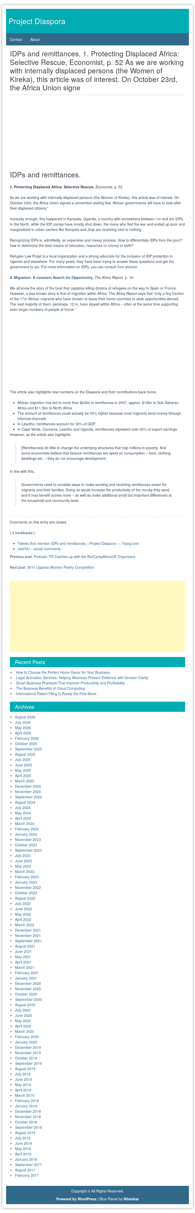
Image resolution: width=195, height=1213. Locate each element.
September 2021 (28, 940)
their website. (127, 266)
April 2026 (23, 732)
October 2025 (26, 743)
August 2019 (25, 1068)
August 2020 (25, 1004)
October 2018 (26, 1121)
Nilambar (131, 1198)
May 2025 (23, 770)
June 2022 (23, 908)
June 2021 (23, 951)
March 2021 (24, 967)
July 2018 (22, 1137)
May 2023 (23, 866)
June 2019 (23, 1079)
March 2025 (24, 780)
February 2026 (27, 738)
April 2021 (23, 962)
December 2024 (28, 786)
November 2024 (28, 791)
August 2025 (25, 754)
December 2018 (28, 1111)
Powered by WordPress (76, 1198)
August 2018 (25, 1132)
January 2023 (26, 882)
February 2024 (27, 828)
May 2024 (23, 812)
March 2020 (24, 1031)
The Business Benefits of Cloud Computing (50, 688)
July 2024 (22, 807)
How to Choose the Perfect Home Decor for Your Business (63, 672)
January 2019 (26, 1105)
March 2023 (24, 871)
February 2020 (27, 1036)
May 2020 (23, 1020)
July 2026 (22, 722)
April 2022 (23, 919)
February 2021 (27, 972)
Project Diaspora (37, 20)
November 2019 (28, 1052)
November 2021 (28, 935)
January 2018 (26, 1159)
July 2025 (22, 759)
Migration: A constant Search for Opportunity (53, 277)
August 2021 (25, 946)
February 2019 (27, 1100)
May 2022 (23, 914)
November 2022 (28, 887)
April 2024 (23, 818)
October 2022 (26, 892)
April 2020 (23, 1026)
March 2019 (24, 1095)
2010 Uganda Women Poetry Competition (60, 567)
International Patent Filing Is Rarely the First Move (56, 693)
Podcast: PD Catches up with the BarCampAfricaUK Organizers (84, 556)
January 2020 (26, 1041)
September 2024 (28, 796)
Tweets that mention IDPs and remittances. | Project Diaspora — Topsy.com (78, 543)
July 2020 (22, 1010)
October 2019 (26, 1057)
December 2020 (28, 983)
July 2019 (22, 1073)
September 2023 (28, 850)
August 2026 (25, 716)
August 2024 (25, 802)
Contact (16, 39)
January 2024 (26, 834)
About (35, 39)
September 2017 (28, 1164)
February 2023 (27, 876)
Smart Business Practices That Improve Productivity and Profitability (70, 682)
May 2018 (23, 1148)
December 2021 (28, 930)
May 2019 (23, 1084)
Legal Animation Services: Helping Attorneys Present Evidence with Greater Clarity (82, 677)
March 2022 (24, 924)
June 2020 (23, 1015)
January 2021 (26, 978)
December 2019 (28, 1047)
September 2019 (28, 1063)
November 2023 (28, 839)
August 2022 (25, 898)
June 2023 (23, 860)
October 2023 (26, 844)
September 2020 (28, 999)
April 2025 (23, 775)
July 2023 (22, 855)
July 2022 (22, 903)
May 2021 (23, 956)
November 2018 (28, 1116)
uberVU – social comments (39, 548)
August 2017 (25, 1169)
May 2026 (23, 727)
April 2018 (23, 1153)
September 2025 (28, 748)
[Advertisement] (97, 134)
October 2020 (26, 994)
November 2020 (28, 988)
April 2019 (23, 1089)
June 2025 (23, 764)
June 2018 (23, 1143)
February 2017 (27, 1175)
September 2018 (28, 1127)
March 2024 (24, 823)
